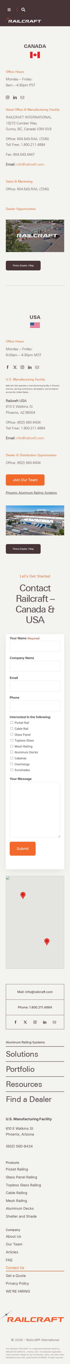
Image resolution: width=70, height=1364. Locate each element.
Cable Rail (21, 728)
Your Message (21, 779)
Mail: (21, 992)
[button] (23, 895)
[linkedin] (15, 97)
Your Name (25, 638)
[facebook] (7, 367)
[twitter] (15, 367)
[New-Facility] (35, 507)
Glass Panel (23, 734)
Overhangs (22, 764)
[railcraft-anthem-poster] (35, 221)
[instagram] (7, 97)
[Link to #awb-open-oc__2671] (23, 10)
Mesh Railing (23, 746)
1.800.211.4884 (40, 1007)
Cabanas (20, 758)
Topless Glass (24, 740)
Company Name (22, 658)
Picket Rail (22, 722)
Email (14, 678)
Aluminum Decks (26, 752)
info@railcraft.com (30, 164)
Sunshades (22, 770)
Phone (14, 697)
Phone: (23, 1007)
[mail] (22, 97)
